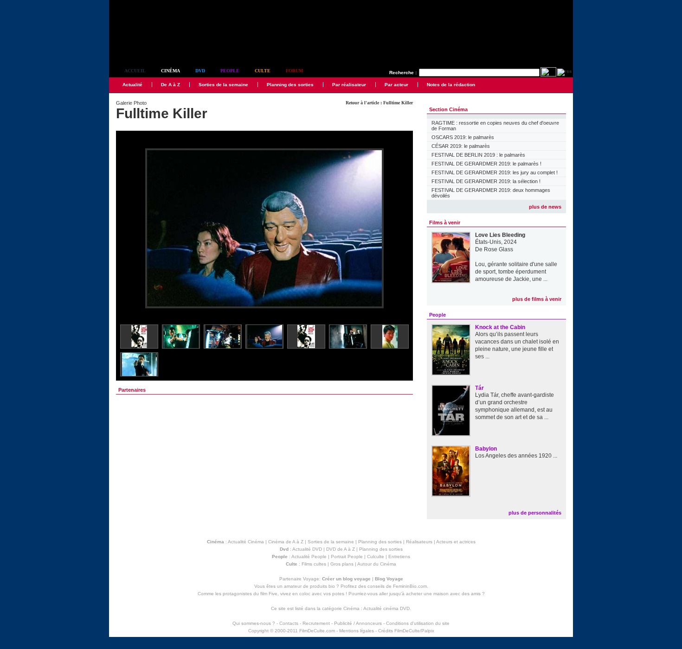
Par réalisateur (349, 84)
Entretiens (399, 556)
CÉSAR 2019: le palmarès (460, 146)
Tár (479, 388)
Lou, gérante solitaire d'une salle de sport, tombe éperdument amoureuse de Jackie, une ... (516, 271)
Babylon (486, 448)
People (229, 70)
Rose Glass (498, 249)
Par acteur (396, 84)
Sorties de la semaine (223, 84)
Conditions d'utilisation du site (418, 623)
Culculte (375, 556)
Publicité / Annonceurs (358, 623)
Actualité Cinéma (246, 541)
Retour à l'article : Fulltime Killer (379, 102)
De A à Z (170, 84)
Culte (262, 70)
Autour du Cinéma (376, 563)
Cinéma (170, 70)
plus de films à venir (536, 299)
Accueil (135, 70)
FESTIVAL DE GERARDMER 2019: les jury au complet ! (494, 172)
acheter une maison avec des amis (443, 593)
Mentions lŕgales (356, 630)
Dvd (200, 70)
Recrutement (316, 623)
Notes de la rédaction (451, 84)
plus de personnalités (534, 512)
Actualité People (309, 556)
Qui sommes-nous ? (253, 623)
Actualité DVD (307, 549)
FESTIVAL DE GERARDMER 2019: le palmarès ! (486, 163)
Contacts (288, 623)
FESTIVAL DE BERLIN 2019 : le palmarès (478, 155)
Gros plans (342, 563)
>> (400, 229)
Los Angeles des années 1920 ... (516, 455)
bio (331, 586)
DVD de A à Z (340, 549)
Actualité (132, 84)
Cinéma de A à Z (285, 541)
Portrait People (347, 556)
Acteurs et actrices (456, 541)
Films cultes (314, 563)
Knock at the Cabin (500, 327)
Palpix (427, 630)
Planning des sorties (290, 84)
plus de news (545, 207)
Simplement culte (160, 45)
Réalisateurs (419, 541)
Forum (294, 70)
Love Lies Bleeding (500, 235)
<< (129, 229)
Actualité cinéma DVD (386, 608)
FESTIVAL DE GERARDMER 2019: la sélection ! (485, 181)
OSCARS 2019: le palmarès (462, 137)
